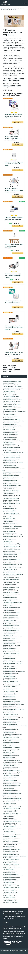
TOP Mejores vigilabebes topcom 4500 (11, 885)
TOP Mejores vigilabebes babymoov (10, 851)
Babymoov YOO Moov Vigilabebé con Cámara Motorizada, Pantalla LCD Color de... (14, 219)
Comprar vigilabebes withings (9, 676)
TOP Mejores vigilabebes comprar (10, 584)
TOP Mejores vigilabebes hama (9, 473)
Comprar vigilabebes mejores (9, 429)
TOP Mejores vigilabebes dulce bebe (10, 673)
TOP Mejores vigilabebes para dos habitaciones (13, 426)
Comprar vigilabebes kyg (8, 442)
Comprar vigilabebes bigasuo (9, 768)
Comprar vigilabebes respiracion (10, 437)
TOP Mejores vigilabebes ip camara (10, 719)
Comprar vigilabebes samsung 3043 (10, 810)
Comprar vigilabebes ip (8, 541)
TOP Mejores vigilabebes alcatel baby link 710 (12, 636)
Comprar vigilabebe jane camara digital (11, 608)
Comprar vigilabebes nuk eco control (10, 490)
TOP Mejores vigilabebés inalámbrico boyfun (12, 734)
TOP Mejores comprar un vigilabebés (11, 592)
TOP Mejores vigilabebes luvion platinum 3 (12, 599)
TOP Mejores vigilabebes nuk (9, 460)
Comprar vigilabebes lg (8, 627)
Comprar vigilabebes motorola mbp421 (11, 416)
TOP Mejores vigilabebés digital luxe (10, 439)
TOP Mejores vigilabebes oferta (9, 895)
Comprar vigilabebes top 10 (9, 589)
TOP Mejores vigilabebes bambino (10, 480)
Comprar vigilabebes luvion (8, 818)
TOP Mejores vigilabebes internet (10, 501)
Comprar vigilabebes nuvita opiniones (11, 864)
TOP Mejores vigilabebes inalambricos (11, 880)
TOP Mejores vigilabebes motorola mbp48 (12, 381)
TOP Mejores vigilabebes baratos (10, 879)
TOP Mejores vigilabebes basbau (10, 884)
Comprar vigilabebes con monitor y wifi (11, 665)
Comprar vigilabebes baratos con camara (11, 887)
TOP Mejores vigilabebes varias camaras (11, 770)
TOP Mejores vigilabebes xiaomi (10, 432)
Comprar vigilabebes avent (8, 869)
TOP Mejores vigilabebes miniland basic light (12, 564)
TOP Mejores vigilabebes (8, 674)
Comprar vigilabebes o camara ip (10, 844)
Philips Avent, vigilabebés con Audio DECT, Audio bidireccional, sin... (14, 302)
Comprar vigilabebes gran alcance (10, 861)
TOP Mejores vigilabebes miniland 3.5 (11, 630)
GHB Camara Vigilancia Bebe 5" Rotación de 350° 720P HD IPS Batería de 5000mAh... (14, 328)
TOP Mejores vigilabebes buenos (10, 576)
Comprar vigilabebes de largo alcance (11, 396)
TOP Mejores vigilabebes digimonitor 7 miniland (13, 875)
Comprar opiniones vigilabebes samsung (11, 455)
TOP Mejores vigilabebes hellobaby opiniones (12, 735)
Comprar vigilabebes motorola (9, 803)
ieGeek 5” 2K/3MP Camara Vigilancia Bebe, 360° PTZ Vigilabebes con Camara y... (14, 354)
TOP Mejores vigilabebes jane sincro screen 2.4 (13, 388)
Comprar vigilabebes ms (8, 521)
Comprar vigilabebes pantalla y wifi (10, 384)
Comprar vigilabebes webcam (9, 595)
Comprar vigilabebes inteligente (9, 406)
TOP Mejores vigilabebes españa (10, 597)
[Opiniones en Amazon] (14, 112)
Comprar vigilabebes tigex (8, 744)
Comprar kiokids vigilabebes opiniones (11, 579)
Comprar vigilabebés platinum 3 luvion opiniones (13, 462)
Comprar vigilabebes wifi (8, 712)
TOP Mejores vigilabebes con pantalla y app (12, 407)
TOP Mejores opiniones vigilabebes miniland (12, 739)
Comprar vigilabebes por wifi (9, 833)
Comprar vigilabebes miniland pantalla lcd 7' (12, 457)
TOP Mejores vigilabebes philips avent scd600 (12, 663)
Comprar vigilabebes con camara (10, 656)
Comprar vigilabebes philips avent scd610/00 (12, 544)
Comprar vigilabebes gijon (8, 635)
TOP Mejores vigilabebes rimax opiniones (11, 607)
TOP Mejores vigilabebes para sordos (11, 587)
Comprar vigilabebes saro (8, 488)
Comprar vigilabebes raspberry (9, 510)
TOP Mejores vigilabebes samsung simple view (13, 772)
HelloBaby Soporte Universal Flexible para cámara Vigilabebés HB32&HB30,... (14, 246)
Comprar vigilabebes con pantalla (10, 688)
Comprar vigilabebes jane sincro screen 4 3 (12, 572)
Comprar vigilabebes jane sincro (10, 819)
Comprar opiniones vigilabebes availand (11, 701)
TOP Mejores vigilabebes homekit (10, 724)
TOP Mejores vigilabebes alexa (9, 658)
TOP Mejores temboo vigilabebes (10, 638)
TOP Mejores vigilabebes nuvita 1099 (11, 431)
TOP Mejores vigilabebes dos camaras (11, 506)
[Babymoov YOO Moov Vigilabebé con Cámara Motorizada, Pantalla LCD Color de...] (14, 208)
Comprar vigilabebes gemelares (9, 409)
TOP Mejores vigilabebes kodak (9, 699)
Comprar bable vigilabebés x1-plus (10, 691)
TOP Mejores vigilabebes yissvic (10, 424)
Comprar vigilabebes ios (8, 417)
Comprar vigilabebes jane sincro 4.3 (10, 523)
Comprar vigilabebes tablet (8, 427)
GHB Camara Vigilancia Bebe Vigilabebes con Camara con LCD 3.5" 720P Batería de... (13, 138)
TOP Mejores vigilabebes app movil (10, 491)
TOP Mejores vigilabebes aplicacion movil (11, 790)
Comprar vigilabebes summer (9, 643)
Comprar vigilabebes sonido (9, 679)
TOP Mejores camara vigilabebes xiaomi (11, 781)
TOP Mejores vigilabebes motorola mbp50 (12, 806)
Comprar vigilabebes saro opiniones (10, 841)
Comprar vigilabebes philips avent (10, 557)
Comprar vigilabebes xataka (9, 696)
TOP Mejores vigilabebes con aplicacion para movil (13, 704)
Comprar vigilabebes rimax (8, 889)
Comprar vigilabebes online (9, 683)
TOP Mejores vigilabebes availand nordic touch (13, 567)
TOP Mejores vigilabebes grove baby (10, 874)
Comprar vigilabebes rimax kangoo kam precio (12, 842)
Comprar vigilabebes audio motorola (10, 902)
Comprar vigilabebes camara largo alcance (12, 834)
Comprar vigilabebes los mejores (10, 569)
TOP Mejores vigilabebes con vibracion (11, 450)
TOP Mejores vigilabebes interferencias (11, 612)
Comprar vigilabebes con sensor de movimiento (13, 574)
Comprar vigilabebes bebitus (9, 660)
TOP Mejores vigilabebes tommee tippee (11, 559)
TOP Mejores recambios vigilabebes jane (11, 747)
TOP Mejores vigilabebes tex (9, 857)
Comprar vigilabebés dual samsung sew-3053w (13, 661)
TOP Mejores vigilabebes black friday (11, 729)
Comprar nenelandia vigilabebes (10, 890)
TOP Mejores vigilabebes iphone (10, 561)
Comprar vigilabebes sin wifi (9, 669)
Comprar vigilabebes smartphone (10, 692)
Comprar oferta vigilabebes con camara (11, 645)
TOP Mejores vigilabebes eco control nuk (11, 740)
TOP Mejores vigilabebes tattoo (9, 899)
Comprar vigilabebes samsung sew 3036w (12, 821)
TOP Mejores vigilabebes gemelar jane (11, 814)
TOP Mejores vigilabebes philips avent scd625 (12, 393)
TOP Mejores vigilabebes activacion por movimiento (14, 671)
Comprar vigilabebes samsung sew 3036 (11, 628)
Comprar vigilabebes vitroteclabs (10, 805)
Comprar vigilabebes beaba (9, 757)
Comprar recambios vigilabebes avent (11, 422)
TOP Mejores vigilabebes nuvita (9, 496)
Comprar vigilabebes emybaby (9, 511)
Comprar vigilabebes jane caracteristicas (11, 577)
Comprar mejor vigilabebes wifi (9, 765)
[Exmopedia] (5, 3)
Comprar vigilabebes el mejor (9, 826)
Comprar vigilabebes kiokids (9, 518)
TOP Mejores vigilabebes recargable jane (11, 458)
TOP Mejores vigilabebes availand (10, 516)
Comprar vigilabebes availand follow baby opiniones (14, 717)
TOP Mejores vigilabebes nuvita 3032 (11, 854)
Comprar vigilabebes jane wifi (9, 610)
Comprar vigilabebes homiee (9, 551)
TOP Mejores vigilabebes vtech (9, 847)
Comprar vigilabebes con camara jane (11, 775)
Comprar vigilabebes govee (9, 801)
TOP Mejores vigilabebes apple (9, 402)
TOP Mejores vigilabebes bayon (9, 623)
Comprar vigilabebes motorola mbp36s (11, 653)
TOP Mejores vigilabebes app (9, 531)
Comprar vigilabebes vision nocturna (10, 892)
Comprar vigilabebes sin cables (9, 694)
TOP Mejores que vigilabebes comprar (11, 651)
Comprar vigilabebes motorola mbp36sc (11, 445)
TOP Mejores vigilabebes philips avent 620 (12, 503)
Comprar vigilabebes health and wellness (11, 594)
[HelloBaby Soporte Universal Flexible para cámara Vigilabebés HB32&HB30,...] (14, 238)
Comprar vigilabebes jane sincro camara (11, 808)
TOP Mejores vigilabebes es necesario (11, 755)
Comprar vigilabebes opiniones (9, 732)
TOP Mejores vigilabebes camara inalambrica (12, 399)
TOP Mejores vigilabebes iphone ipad (11, 773)
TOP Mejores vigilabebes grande (10, 823)
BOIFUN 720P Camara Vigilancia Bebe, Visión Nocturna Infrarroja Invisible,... (13, 275)
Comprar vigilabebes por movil (9, 900)
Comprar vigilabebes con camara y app (11, 500)
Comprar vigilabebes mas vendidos (10, 615)
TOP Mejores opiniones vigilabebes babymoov (12, 526)
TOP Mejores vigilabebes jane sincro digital (12, 783)
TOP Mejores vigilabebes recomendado (11, 646)
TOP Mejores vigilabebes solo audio (10, 528)
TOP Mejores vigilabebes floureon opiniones (12, 867)
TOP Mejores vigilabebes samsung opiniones (12, 543)
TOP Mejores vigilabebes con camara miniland (12, 562)
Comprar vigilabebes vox (8, 778)
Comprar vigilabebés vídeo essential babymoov (13, 440)
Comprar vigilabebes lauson (9, 829)
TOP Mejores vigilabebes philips (9, 870)
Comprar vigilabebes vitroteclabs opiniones (12, 721)
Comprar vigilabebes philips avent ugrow (11, 495)
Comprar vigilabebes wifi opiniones (10, 796)
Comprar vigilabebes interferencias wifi (11, 716)
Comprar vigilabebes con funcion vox (10, 650)
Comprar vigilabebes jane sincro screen (11, 760)
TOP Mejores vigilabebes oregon (10, 668)
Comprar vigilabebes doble (8, 882)
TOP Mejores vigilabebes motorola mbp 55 (12, 472)
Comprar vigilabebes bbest (8, 752)
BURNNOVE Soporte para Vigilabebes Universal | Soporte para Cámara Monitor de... (14, 190)
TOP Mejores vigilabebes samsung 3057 (11, 767)
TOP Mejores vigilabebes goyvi (9, 777)
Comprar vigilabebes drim (8, 788)
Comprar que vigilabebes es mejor (10, 435)
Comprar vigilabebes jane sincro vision (11, 498)
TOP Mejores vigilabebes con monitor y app (12, 828)
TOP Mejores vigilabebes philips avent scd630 (12, 552)
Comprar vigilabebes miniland (9, 391)
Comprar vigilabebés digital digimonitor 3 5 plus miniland (15, 856)
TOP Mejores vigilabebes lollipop (10, 745)
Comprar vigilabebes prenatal (9, 414)
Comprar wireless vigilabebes (9, 666)
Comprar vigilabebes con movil (9, 465)
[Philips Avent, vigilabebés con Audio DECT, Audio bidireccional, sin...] (14, 294)
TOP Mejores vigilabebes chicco (9, 648)
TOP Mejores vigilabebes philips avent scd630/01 (13, 477)
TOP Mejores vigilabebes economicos (11, 475)
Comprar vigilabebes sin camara (10, 811)
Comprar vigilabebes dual (8, 493)
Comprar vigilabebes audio (8, 505)
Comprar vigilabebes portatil (9, 529)
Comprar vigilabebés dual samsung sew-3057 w (13, 534)
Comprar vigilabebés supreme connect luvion (12, 602)
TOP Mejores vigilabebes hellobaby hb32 (11, 877)
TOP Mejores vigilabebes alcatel (10, 487)
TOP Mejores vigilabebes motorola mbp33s (12, 622)
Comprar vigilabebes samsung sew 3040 (11, 707)
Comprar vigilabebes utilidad (9, 791)
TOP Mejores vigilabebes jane (9, 444)
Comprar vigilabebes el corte (9, 897)
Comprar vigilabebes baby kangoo (10, 632)
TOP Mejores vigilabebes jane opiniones (11, 447)
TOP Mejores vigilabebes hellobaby (10, 434)
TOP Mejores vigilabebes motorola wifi (11, 655)
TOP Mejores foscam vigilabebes (10, 394)
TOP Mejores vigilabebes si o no (10, 758)
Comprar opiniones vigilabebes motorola (11, 604)
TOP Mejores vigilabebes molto (9, 786)
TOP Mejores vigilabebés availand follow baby (12, 762)
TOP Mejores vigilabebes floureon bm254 (11, 702)
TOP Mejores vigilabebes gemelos (10, 754)
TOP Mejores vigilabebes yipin (9, 539)
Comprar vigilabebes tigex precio (10, 482)
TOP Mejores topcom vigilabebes (10, 836)
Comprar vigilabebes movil (8, 846)
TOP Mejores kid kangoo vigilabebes (10, 750)
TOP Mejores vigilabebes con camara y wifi (12, 641)
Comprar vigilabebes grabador (9, 383)
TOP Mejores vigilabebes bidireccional (11, 398)
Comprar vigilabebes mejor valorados (11, 859)
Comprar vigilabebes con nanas (9, 689)
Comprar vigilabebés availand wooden (11, 617)
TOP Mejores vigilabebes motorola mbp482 (12, 485)
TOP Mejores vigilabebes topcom (10, 600)
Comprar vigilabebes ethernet (9, 706)
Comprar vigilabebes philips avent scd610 (11, 549)
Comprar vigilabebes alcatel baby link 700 (11, 389)
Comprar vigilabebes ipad (8, 730)
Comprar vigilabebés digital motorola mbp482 (12, 800)
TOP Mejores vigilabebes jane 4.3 (10, 519)
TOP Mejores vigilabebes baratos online (11, 838)
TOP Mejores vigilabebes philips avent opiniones (13, 824)
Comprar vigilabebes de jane (9, 585)
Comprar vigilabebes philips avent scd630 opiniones (14, 421)
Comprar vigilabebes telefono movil (10, 590)
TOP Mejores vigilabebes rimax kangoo (11, 742)
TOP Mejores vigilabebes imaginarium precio (12, 798)
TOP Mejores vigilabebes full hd (9, 866)
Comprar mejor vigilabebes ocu (9, 839)
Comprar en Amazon (18, 122)
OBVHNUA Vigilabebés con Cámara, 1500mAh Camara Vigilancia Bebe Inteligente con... (14, 116)
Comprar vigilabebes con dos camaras (11, 582)
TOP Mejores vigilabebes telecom (10, 862)
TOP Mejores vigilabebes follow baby (10, 483)
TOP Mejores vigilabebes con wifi (10, 605)
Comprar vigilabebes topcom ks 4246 (11, 613)
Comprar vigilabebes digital (8, 831)
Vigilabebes (13, 8)
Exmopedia (3, 8)
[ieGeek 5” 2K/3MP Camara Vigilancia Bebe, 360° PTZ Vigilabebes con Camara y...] (14, 346)
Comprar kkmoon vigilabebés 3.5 (10, 686)
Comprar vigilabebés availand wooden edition (12, 813)
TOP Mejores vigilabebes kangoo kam (11, 524)
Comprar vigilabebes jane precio (10, 780)
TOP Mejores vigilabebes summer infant (11, 419)
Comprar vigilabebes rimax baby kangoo (11, 749)
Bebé (8, 8)
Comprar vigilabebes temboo (9, 633)
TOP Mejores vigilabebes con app (10, 678)
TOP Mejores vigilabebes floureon (10, 508)
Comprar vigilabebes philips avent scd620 (11, 401)
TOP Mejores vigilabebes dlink (9, 463)
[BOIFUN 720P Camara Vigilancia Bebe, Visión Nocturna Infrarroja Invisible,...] (14, 265)
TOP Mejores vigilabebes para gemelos (11, 625)
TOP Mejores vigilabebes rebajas (10, 722)
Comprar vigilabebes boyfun (9, 640)
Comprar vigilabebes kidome (9, 478)
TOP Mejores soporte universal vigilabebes (12, 849)
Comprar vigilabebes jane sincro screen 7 (11, 546)
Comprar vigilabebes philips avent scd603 (11, 684)
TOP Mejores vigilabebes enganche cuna (11, 763)
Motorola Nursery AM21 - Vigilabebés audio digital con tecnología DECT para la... (14, 164)
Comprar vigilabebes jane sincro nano (11, 737)
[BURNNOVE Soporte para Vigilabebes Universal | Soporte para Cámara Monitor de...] (14, 182)
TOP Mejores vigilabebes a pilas (10, 894)
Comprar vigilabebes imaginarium (10, 554)
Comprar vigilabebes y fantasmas (10, 556)
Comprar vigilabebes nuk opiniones (10, 714)
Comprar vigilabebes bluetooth (9, 697)
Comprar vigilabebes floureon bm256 (11, 513)
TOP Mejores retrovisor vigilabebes (10, 681)
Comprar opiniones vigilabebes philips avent (12, 386)
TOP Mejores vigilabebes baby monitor (11, 618)
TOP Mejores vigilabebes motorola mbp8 (11, 785)
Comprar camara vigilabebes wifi (10, 547)
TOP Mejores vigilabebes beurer (10, 533)
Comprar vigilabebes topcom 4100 (10, 449)
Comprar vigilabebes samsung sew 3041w (12, 404)
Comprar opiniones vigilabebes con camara (12, 515)
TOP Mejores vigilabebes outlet (9, 580)
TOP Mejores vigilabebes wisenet (10, 852)
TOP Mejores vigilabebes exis (9, 872)
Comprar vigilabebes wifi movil (9, 620)
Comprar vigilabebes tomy (8, 816)
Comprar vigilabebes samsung (9, 566)
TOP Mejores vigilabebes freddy (9, 571)
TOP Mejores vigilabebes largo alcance (11, 467)
